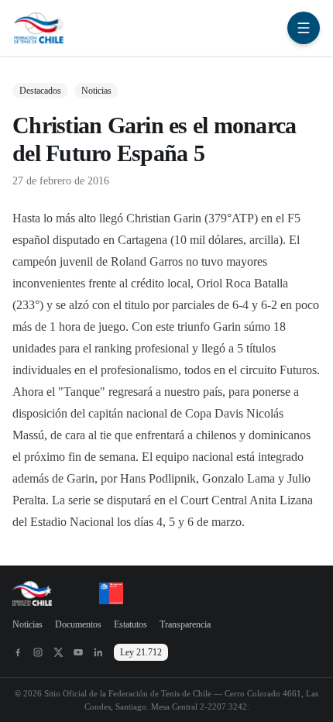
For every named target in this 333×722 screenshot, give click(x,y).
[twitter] (58, 652)
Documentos (78, 624)
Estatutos (130, 624)
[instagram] (38, 652)
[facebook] (17, 652)
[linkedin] (98, 652)
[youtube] (78, 652)
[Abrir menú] (304, 28)
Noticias (27, 624)
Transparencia (185, 624)
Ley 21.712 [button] (141, 652)
